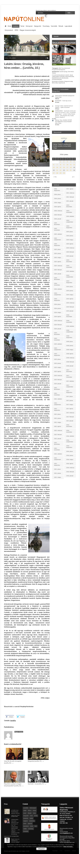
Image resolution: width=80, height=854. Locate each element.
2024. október (58, 289)
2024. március (58, 320)
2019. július (69, 286)
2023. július (57, 359)
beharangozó (33, 808)
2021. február (70, 197)
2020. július (69, 231)
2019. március (70, 303)
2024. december (57, 278)
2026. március (58, 210)
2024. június (57, 308)
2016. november (69, 431)
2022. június (57, 418)
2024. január (57, 328)
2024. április (57, 316)
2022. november (57, 394)
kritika (35, 815)
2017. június (69, 400)
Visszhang (46, 26)
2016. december (69, 425)
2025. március (58, 265)
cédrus (29, 810)
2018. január (69, 366)
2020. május (69, 239)
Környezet (29, 26)
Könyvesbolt (9, 30)
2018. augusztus (69, 336)
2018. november (69, 321)
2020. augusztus (69, 226)
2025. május (57, 257)
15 (60, 167)
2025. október (58, 234)
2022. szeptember (57, 403)
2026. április (57, 206)
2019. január (69, 311)
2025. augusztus (57, 244)
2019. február (70, 307)
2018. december (69, 315)
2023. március (58, 375)
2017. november (69, 376)
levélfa (13, 720)
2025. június (57, 253)
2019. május (69, 294)
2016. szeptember (69, 440)
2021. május (57, 477)
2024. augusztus (57, 299)
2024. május (57, 312)
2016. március (70, 467)
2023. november (57, 339)
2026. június (57, 198)
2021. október (58, 454)
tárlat (31, 826)
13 (53, 167)
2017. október (70, 381)
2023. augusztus (57, 354)
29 (60, 173)
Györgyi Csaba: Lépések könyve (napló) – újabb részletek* (64, 106)
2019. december (69, 260)
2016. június (69, 455)
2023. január (57, 383)
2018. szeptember (69, 331)
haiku (34, 813)
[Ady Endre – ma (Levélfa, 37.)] (38, 782)
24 (67, 170)
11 (70, 164)
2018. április (69, 353)
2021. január (69, 201)
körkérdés (25, 818)
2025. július (57, 249)
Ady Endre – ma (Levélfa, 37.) (36, 784)
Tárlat (22, 26)
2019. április (69, 298)
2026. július (57, 194)
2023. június (57, 363)
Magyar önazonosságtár (28, 30)
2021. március (70, 193)
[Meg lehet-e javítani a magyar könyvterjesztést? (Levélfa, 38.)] (14, 782)
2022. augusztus (57, 409)
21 (57, 170)
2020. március (70, 248)
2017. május (69, 404)
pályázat (30, 823)
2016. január (69, 475)
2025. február (58, 269)
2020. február (70, 252)
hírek (31, 815)
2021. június (57, 473)
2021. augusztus (57, 464)
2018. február (70, 362)
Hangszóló (37, 26)
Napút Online (19, 732)
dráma (34, 810)
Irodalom (16, 26)
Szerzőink (54, 26)
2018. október (70, 326)
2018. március (70, 357)
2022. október (58, 399)
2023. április (57, 371)
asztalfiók (25, 808)
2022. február (58, 434)
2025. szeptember (57, 238)
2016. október (70, 436)
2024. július (57, 304)
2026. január (57, 219)
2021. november (57, 449)
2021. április (69, 189)
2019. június (69, 290)
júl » (73, 177)
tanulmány (26, 826)
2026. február (58, 215)
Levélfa (46, 37)
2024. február (58, 324)
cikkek (24, 810)
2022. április (57, 426)
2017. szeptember (69, 386)
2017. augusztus (69, 391)
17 (67, 167)
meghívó (25, 821)
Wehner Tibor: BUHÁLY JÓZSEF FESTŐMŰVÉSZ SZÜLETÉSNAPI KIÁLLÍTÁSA (63, 121)
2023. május (57, 367)
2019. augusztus (69, 281)
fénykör (29, 813)
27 (53, 173)
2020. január (69, 256)
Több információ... (68, 846)
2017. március (70, 412)
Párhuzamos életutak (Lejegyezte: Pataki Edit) (65, 96)
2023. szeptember (57, 348)
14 (57, 167)
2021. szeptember (57, 458)
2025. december (57, 223)
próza (24, 823)
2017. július (69, 396)
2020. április (69, 244)
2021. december (57, 443)
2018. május (69, 349)
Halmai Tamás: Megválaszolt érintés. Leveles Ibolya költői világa (62, 146)
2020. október (70, 216)
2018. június (69, 345)
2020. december (69, 205)
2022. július (57, 414)
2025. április (57, 261)
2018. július (69, 341)
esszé (24, 813)
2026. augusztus (57, 189)
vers (36, 826)
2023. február (58, 379)
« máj (54, 177)
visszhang (30, 828)
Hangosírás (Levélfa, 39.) (35, 761)
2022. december (57, 388)
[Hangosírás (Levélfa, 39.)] (38, 759)
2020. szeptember (69, 221)
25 (70, 170)
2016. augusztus (69, 446)
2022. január (57, 438)
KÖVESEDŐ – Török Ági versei (63, 100)
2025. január (57, 274)
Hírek (9, 26)
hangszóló (25, 815)
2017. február (70, 416)
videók (24, 828)
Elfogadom (41, 849)
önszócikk (25, 831)
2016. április (69, 463)
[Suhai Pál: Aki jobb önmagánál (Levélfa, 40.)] (14, 759)
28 (57, 173)
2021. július (57, 469)
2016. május (69, 459)
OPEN (16, 30)
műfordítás (31, 821)
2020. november (69, 211)
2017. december (69, 370)
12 (74, 164)
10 (67, 164)
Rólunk (61, 26)
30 (64, 173)
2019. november (69, 266)
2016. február (70, 471)
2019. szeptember (69, 276)
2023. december (57, 333)
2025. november (57, 229)
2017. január (69, 421)
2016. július (69, 451)
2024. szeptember (57, 293)
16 (64, 167)
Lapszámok (68, 26)
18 (70, 167)
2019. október (70, 271)
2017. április (69, 408)
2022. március (58, 430)
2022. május (57, 422)
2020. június (69, 235)
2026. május (57, 202)
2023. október (58, 344)
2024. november (57, 284)
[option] (64, 143)
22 (60, 170)
